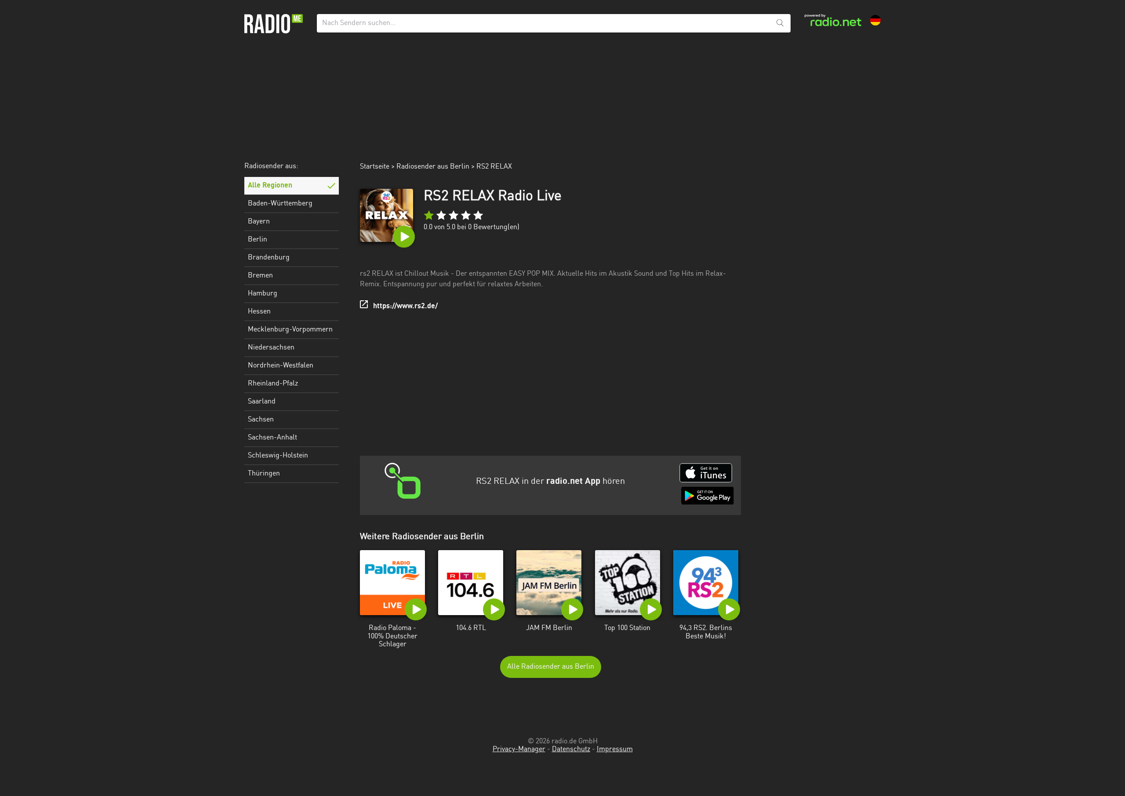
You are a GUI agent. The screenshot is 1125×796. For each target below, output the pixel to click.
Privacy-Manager (519, 749)
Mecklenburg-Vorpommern (290, 329)
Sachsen (261, 419)
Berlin (257, 239)
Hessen (259, 311)
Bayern (259, 221)
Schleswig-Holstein (278, 455)
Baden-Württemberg (280, 203)
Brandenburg (269, 257)
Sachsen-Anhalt (272, 437)
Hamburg (262, 293)
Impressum (615, 749)
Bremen (260, 275)
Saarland (262, 401)
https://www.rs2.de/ (405, 306)
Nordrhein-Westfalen (280, 365)
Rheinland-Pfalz (273, 383)
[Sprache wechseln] (875, 20)
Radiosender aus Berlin (432, 166)
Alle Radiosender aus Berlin (550, 666)
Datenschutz (571, 749)
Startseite (374, 166)
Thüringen (264, 473)
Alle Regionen (270, 185)
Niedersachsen (271, 347)
